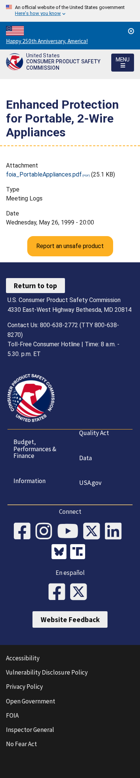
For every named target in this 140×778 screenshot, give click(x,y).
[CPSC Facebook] (24, 531)
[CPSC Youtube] (70, 531)
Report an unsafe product (70, 246)
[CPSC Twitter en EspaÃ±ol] (81, 592)
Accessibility (23, 658)
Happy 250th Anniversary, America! (47, 41)
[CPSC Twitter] (94, 531)
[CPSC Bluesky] (61, 552)
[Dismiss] (131, 31)
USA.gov (90, 483)
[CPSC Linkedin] (116, 531)
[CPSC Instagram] (46, 531)
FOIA (12, 715)
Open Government (30, 701)
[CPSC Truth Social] (79, 552)
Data (85, 458)
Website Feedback (70, 619)
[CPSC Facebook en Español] (59, 592)
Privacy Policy (24, 686)
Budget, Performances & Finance (34, 449)
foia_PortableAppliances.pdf (44, 174)
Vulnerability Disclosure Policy (47, 672)
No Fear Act (21, 744)
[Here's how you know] (70, 11)
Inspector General (30, 730)
